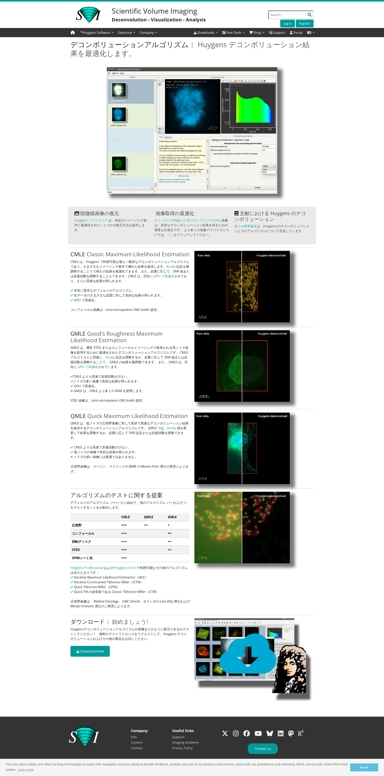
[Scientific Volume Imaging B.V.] (88, 15)
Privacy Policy (182, 748)
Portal (298, 32)
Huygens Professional (86, 568)
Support (278, 32)
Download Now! (91, 651)
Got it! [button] (364, 767)
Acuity (171, 266)
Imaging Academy (185, 742)
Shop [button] (257, 32)
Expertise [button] (125, 32)
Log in (288, 23)
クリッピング (164, 220)
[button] (311, 33)
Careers (137, 742)
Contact (137, 748)
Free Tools (233, 32)
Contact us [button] (263, 748)
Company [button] (147, 32)
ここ (170, 234)
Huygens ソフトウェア (91, 220)
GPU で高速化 (164, 276)
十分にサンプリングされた (202, 220)
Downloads (206, 32)
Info (134, 737)
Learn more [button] (26, 769)
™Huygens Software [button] (95, 32)
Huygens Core (125, 568)
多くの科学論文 (245, 226)
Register (304, 23)
